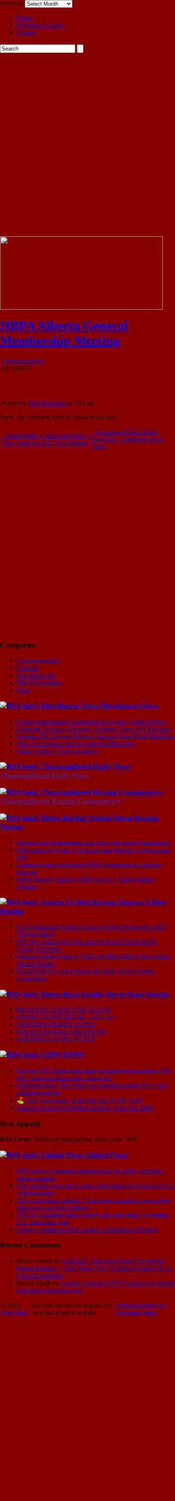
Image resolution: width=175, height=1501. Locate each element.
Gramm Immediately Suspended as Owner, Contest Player (91, 721)
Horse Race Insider (137, 994)
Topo (23, 689)
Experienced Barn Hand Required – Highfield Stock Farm (127, 439)
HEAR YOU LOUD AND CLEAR (63, 1009)
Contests (27, 667)
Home (24, 17)
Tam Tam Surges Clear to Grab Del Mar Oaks (75, 743)
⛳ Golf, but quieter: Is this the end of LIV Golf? (79, 1100)
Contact (26, 32)
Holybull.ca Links (40, 25)
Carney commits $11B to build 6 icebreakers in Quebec (87, 1229)
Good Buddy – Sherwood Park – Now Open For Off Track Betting (45, 439)
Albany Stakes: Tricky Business (57, 750)
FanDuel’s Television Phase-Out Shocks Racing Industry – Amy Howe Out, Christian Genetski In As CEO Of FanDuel (94, 1268)
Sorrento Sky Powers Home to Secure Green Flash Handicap (94, 736)
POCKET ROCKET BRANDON (61, 1031)
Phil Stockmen (47, 403)
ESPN (73, 1054)
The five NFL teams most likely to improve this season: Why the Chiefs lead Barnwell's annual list (94, 1074)
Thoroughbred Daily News (44, 775)
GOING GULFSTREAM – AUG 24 (64, 1016)
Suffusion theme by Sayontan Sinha (141, 1309)
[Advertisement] (87, 144)
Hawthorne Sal (35, 675)
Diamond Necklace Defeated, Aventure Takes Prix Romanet (93, 728)
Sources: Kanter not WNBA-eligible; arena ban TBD (84, 1107)
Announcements (23, 360)
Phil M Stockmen (38, 682)
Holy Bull (14, 1312)
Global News (106, 1155)
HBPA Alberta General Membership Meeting (64, 333)
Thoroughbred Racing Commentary (61, 801)
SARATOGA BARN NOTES (55, 1024)
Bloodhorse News (129, 705)
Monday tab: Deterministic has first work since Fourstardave (93, 842)
